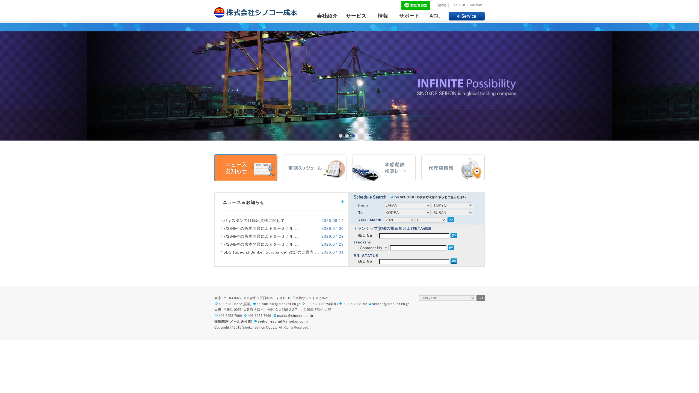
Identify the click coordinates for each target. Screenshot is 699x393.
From (363, 205)
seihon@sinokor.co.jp (391, 304)
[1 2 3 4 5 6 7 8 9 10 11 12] (432, 220)
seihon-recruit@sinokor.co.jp (283, 321)
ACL (435, 16)
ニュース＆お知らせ (245, 167)
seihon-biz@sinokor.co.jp (279, 304)
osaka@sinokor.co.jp (295, 316)
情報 (383, 16)
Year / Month (369, 220)
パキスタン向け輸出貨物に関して (254, 220)
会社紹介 (327, 16)
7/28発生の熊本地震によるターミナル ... (261, 228)
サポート (409, 16)
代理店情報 (453, 167)
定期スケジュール (314, 167)
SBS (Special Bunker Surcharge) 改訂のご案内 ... (271, 252)
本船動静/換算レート (384, 167)
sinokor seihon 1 (340, 135)
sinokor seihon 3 (353, 135)
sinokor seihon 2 (346, 135)
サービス (356, 16)
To (360, 213)
